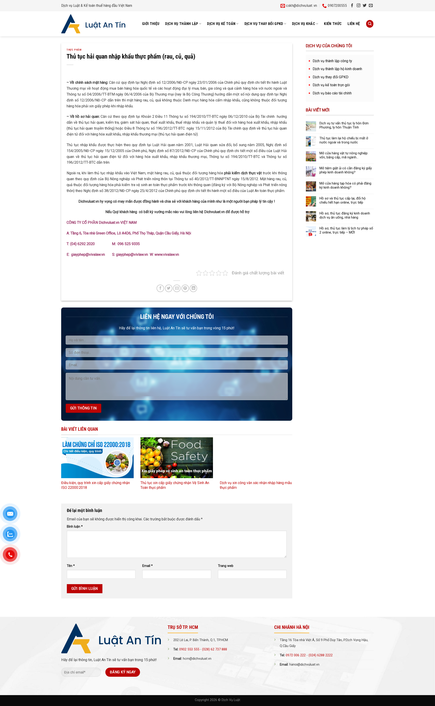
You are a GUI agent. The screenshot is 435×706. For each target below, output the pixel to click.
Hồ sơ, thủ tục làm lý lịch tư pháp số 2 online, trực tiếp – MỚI (346, 230)
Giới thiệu (150, 24)
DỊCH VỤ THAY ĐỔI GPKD (263, 24)
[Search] (369, 23)
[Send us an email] (371, 5)
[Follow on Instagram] (358, 5)
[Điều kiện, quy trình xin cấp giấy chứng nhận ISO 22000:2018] (97, 457)
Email (147, 566)
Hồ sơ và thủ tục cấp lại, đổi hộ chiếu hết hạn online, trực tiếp (342, 200)
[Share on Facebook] (160, 288)
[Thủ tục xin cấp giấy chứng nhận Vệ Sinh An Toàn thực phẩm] (176, 457)
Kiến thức (333, 24)
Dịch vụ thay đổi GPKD (330, 77)
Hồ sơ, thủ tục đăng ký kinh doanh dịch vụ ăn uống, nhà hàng (344, 215)
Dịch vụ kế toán (221, 24)
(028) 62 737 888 (214, 649)
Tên (71, 566)
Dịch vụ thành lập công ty (332, 61)
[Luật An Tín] (93, 24)
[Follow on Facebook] (352, 5)
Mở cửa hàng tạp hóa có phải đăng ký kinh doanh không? (345, 185)
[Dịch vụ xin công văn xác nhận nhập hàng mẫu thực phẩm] (256, 457)
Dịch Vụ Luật (231, 700)
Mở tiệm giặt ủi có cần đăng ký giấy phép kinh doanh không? (345, 170)
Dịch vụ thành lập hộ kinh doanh (337, 69)
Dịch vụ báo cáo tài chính (332, 93)
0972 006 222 (296, 655)
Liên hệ (354, 24)
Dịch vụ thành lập (181, 24)
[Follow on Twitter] (365, 5)
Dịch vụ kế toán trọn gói (331, 85)
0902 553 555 (189, 649)
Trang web (225, 566)
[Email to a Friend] (177, 288)
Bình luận (75, 527)
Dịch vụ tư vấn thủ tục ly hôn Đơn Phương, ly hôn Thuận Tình (344, 125)
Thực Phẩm (74, 49)
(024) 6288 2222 (321, 655)
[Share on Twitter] (168, 288)
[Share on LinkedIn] (193, 288)
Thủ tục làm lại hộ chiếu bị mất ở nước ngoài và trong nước (343, 140)
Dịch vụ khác (303, 24)
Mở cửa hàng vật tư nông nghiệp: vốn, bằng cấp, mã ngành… (343, 155)
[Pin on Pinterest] (185, 288)
